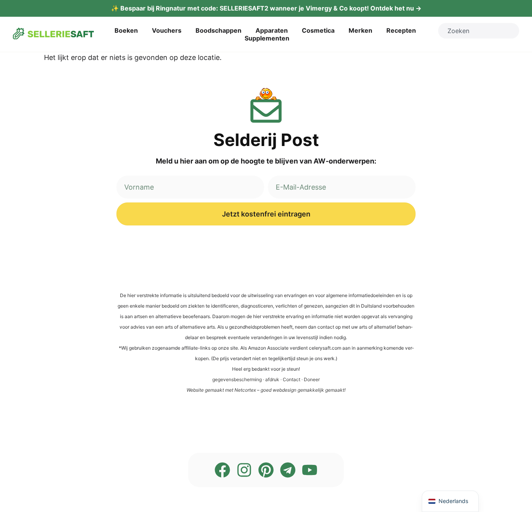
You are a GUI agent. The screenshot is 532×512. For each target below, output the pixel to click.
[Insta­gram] (244, 470)
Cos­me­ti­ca (318, 30)
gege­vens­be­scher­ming (237, 379)
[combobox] (478, 31)
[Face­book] (222, 470)
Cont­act (291, 379)
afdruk (272, 379)
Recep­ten (401, 30)
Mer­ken (360, 30)
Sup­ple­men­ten (267, 38)
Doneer (312, 379)
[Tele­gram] (288, 470)
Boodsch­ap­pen (218, 30)
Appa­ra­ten (271, 30)
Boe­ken (126, 30)
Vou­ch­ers (166, 30)
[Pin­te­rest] (266, 470)
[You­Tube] (309, 470)
